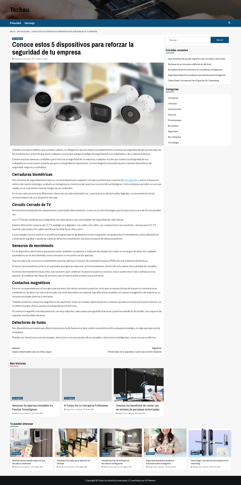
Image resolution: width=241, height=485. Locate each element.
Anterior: (32, 350)
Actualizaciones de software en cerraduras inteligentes (195, 69)
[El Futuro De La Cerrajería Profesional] (87, 384)
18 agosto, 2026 (38, 467)
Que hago (30, 23)
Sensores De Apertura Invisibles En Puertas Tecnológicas (32, 407)
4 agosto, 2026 (127, 467)
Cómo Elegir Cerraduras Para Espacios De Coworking (193, 80)
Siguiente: (135, 350)
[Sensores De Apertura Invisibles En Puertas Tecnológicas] (35, 384)
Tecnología (173, 142)
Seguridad (173, 131)
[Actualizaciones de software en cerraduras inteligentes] (120, 443)
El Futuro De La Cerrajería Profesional (86, 405)
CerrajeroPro (131, 180)
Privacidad (15, 23)
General (172, 114)
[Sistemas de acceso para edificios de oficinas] (76, 443)
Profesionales (174, 120)
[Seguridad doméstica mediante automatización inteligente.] (165, 443)
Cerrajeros (173, 98)
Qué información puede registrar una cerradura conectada (196, 58)
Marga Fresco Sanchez (23, 59)
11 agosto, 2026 (82, 467)
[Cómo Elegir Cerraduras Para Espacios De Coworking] (210, 443)
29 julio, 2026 (172, 467)
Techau (19, 9)
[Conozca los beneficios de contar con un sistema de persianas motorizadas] (139, 384)
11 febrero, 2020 (41, 59)
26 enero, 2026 (89, 409)
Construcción (174, 109)
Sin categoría (17, 39)
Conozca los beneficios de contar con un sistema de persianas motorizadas (137, 407)
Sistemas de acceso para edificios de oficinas (189, 64)
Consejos (172, 103)
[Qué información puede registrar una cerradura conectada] (31, 443)
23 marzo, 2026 (38, 413)
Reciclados (173, 125)
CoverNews (135, 480)
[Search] (229, 22)
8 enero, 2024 (141, 413)
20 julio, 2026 (216, 467)
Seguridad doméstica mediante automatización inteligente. (197, 75)
